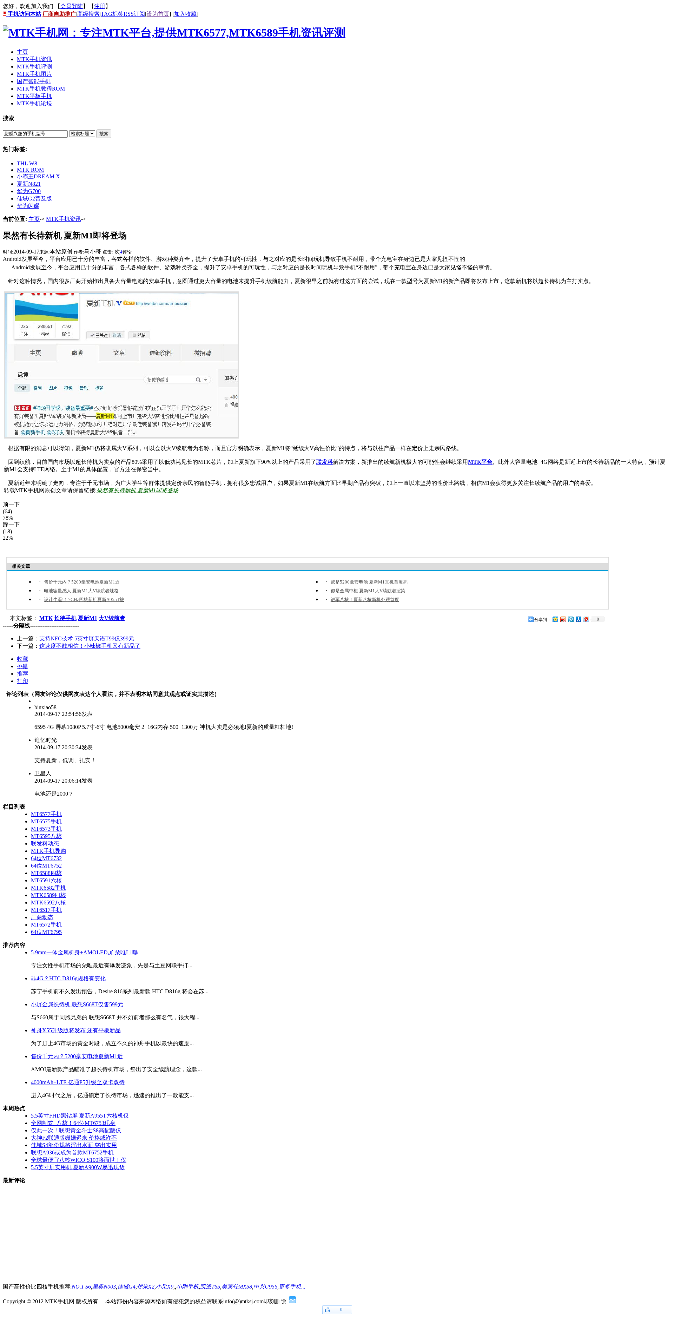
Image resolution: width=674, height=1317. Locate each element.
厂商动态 (42, 917)
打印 (22, 681)
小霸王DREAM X (38, 176)
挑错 (22, 666)
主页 (34, 219)
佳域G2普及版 (34, 199)
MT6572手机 (46, 925)
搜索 (103, 133)
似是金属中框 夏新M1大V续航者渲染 (368, 590)
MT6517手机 (46, 910)
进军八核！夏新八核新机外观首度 (365, 599)
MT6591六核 (46, 880)
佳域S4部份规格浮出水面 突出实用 (74, 1145)
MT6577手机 (46, 814)
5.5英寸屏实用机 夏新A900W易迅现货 (78, 1167)
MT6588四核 (46, 873)
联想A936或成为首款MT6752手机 (72, 1152)
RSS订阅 (134, 14)
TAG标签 (112, 14)
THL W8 (27, 163)
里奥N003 (104, 1287)
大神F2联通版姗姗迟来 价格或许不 (74, 1138)
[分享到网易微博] (586, 619)
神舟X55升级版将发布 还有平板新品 (76, 1030)
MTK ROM (30, 170)
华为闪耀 (28, 206)
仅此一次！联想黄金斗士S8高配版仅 (76, 1130)
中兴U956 (265, 1287)
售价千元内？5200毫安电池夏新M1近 (82, 582)
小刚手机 (187, 1287)
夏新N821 (29, 184)
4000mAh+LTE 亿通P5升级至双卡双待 (78, 1082)
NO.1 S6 (81, 1287)
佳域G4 (126, 1287)
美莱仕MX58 (237, 1287)
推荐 (22, 674)
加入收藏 (185, 14)
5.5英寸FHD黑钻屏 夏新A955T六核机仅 (80, 1116)
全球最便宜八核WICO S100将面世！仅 (78, 1160)
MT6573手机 (46, 829)
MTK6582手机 (48, 888)
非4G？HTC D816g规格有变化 (68, 978)
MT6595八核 (46, 836)
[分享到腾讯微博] (570, 619)
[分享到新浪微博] (563, 619)
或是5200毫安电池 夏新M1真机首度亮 (369, 582)
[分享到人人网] (578, 619)
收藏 (22, 659)
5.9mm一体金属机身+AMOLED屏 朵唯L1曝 (84, 952)
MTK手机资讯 (63, 219)
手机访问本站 (23, 14)
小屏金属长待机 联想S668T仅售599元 (77, 1004)
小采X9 (164, 1287)
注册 (99, 6)
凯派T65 (210, 1287)
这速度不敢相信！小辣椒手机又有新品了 (89, 646)
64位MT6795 (46, 932)
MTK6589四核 (48, 895)
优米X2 (145, 1287)
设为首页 (158, 14)
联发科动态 (45, 844)
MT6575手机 (46, 821)
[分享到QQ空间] (555, 619)
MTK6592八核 (48, 903)
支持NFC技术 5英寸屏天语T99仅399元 (86, 638)
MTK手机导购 (48, 851)
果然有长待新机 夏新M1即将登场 (137, 490)
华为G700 (29, 191)
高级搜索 (88, 14)
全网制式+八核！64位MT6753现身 (73, 1123)
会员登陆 (71, 6)
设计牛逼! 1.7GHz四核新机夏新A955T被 (84, 599)
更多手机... (292, 1287)
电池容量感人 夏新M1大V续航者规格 (81, 590)
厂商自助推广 (59, 14)
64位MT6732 (46, 858)
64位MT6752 (46, 866)
